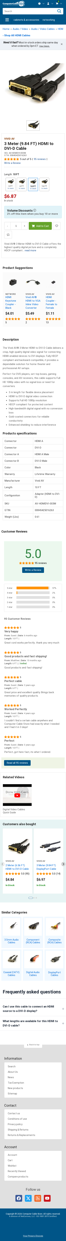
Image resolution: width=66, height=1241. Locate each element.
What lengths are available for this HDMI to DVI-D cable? (30, 1023)
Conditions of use (17, 1118)
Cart (10, 1160)
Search (12, 1066)
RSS (37, 1198)
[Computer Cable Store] (14, 4)
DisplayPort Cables (54, 974)
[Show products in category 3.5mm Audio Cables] (11, 927)
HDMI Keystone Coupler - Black (10, 302)
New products (15, 1088)
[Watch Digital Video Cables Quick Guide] (17, 795)
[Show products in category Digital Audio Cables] (33, 959)
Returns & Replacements (21, 1135)
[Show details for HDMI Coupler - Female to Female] (53, 282)
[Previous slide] (3, 864)
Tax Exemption (16, 1082)
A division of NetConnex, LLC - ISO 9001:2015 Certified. (33, 1216)
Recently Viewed (17, 1171)
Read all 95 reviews (17, 762)
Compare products (18, 1176)
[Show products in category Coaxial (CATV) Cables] (11, 959)
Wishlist (12, 1165)
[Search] (59, 11)
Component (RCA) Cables (33, 941)
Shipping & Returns (18, 1129)
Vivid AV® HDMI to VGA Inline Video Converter (33, 302)
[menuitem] (41, 3)
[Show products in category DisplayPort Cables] (55, 959)
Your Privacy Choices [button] (33, 1236)
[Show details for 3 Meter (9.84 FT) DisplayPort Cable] (48, 848)
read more (30, 250)
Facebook (18, 1198)
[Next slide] (63, 864)
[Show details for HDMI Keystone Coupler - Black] (12, 282)
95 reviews (40, 159)
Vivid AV (9, 138)
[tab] (30, 898)
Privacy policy (15, 1124)
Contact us (14, 1113)
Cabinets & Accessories (26, 19)
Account (12, 1155)
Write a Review (12, 163)
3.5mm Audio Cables (11, 941)
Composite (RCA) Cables (54, 941)
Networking (49, 19)
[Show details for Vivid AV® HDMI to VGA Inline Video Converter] (33, 282)
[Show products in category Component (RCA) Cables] (33, 927)
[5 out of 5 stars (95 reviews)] (11, 159)
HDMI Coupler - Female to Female (51, 302)
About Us (13, 1072)
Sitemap (12, 1093)
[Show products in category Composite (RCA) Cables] (55, 927)
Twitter (28, 1198)
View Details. (44, 46)
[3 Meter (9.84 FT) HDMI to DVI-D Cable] (33, 87)
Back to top (34, 1045)
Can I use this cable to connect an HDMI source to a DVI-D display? (28, 1009)
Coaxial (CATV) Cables (11, 973)
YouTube (47, 1198)
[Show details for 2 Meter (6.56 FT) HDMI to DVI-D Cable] (17, 848)
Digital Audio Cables (33, 973)
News (11, 1077)
